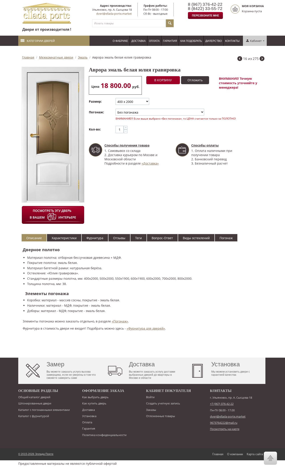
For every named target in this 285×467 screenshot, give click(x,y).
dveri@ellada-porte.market (114, 14)
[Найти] (170, 23)
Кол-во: (95, 129)
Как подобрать (191, 41)
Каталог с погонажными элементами (44, 410)
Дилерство (213, 41)
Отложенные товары (160, 416)
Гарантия (170, 41)
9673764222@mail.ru (223, 423)
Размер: (95, 101)
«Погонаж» (120, 321)
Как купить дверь (94, 403)
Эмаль (83, 57)
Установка (89, 416)
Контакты (232, 41)
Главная (28, 57)
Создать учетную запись (163, 403)
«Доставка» (150, 163)
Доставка (138, 41)
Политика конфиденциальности (104, 435)
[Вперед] (262, 59)
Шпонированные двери (34, 403)
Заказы (151, 410)
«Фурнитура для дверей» (146, 328)
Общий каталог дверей (34, 397)
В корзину (163, 80)
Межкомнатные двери (56, 57)
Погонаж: (96, 112)
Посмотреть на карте (224, 429)
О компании (235, 454)
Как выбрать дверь (95, 397)
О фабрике (120, 41)
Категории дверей (41, 41)
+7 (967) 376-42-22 (222, 404)
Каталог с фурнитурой (33, 416)
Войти (150, 397)
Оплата (154, 41)
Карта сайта (255, 454)
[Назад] (239, 59)
